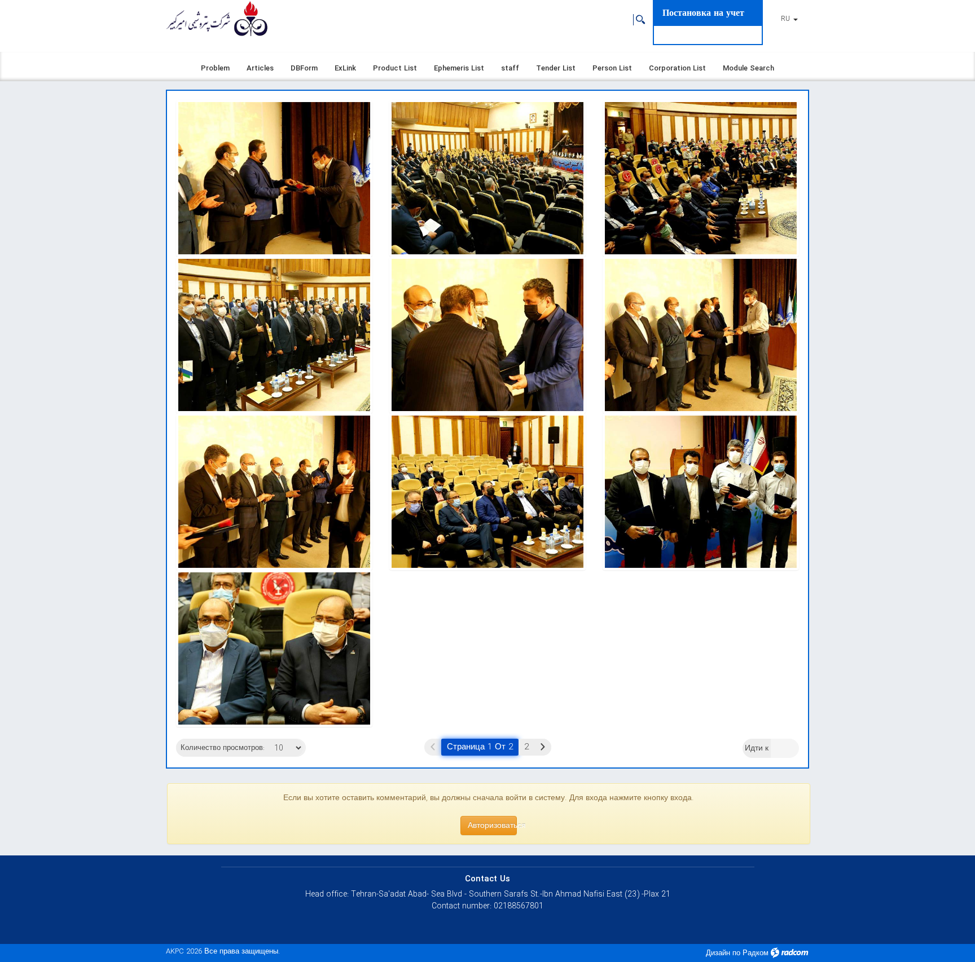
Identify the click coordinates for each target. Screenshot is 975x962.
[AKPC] (216, 19)
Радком (755, 953)
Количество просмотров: (223, 748)
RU (786, 19)
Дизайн (718, 953)
